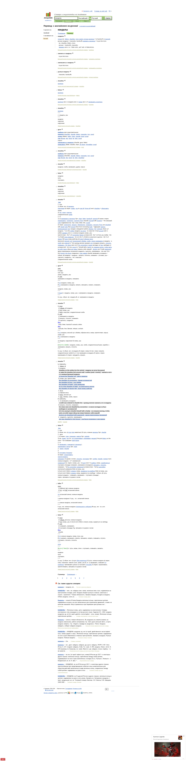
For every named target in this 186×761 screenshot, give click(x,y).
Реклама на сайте (77, 688)
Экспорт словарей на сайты (50, 692)
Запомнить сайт (88, 11)
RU (109, 11)
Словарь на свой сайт (100, 11)
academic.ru (48, 20)
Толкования (59, 21)
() (60, 283)
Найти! (108, 18)
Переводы (68, 21)
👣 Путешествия (49, 690)
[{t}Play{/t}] (65, 36)
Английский (46, 32)
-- (73, 50)
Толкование (61, 33)
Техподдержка (68, 688)
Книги (77, 21)
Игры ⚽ (86, 21)
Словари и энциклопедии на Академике (70, 15)
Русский (46, 38)
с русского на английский (87, 26)
